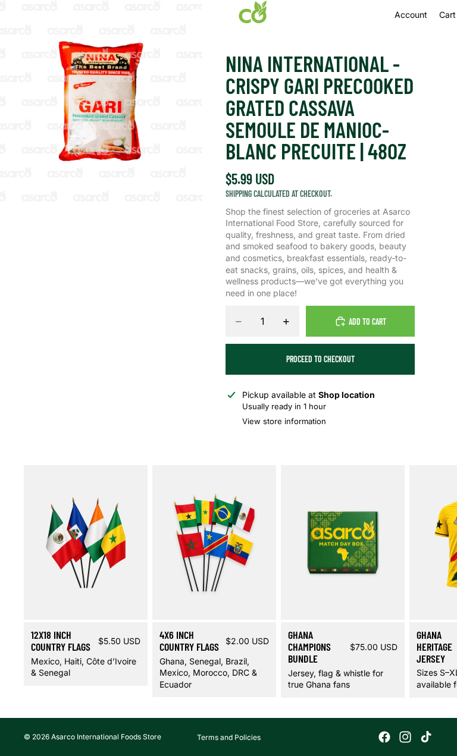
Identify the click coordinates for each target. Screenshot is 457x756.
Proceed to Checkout (320, 359)
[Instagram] (405, 737)
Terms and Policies (229, 737)
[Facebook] (384, 737)
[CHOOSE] (129, 602)
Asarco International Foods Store (106, 736)
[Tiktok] (426, 737)
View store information (284, 421)
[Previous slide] (61, 542)
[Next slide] (419, 581)
